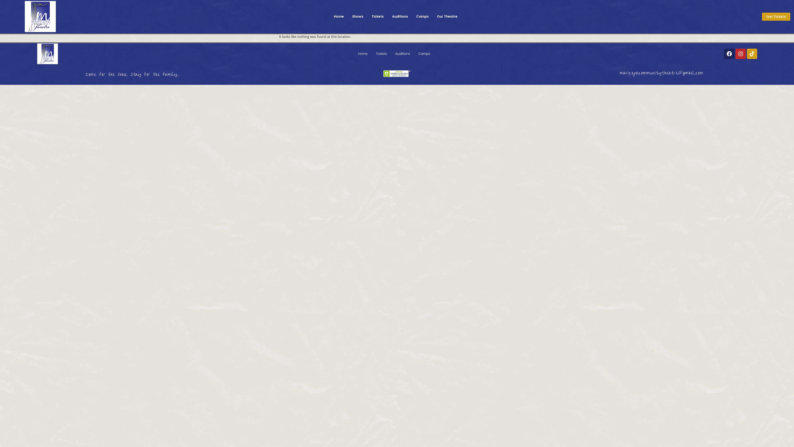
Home (339, 16)
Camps (422, 16)
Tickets (378, 16)
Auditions (400, 16)
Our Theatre (447, 16)
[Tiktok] (752, 54)
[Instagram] (740, 54)
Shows (357, 16)
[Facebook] (729, 54)
